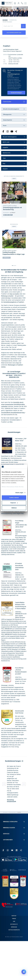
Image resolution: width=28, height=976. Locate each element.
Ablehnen (14, 507)
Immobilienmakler (12, 812)
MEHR (14, 178)
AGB (14, 921)
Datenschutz (14, 924)
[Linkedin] (16, 850)
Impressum (14, 927)
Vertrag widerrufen (14, 929)
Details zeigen (19, 492)
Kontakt (14, 915)
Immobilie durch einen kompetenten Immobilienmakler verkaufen (13, 404)
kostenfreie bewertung (14, 32)
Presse (14, 918)
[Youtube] (12, 131)
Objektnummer (7, 21)
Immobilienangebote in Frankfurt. (13, 302)
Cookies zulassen (14, 497)
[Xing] (16, 131)
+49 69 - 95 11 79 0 (13, 60)
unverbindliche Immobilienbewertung (12, 412)
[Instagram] (8, 131)
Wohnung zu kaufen (7, 296)
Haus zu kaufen (14, 294)
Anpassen (13, 502)
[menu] (25, 3)
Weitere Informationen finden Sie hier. (13, 486)
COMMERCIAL (13, 20)
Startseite (5, 812)
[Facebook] (3, 131)
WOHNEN (5, 20)
